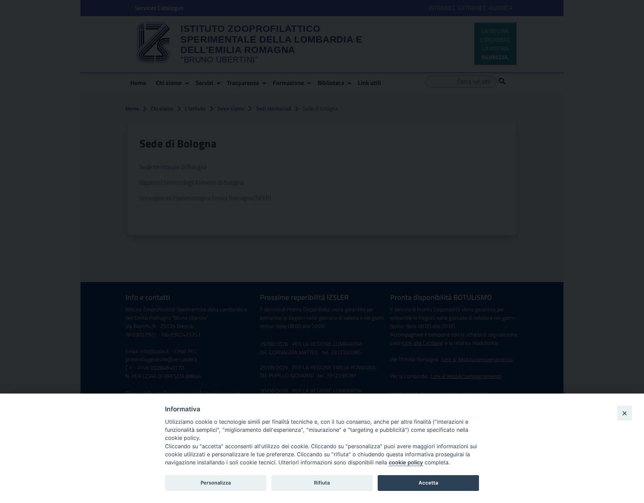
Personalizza (216, 483)
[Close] (624, 413)
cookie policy (406, 462)
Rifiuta (322, 483)
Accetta (428, 483)
